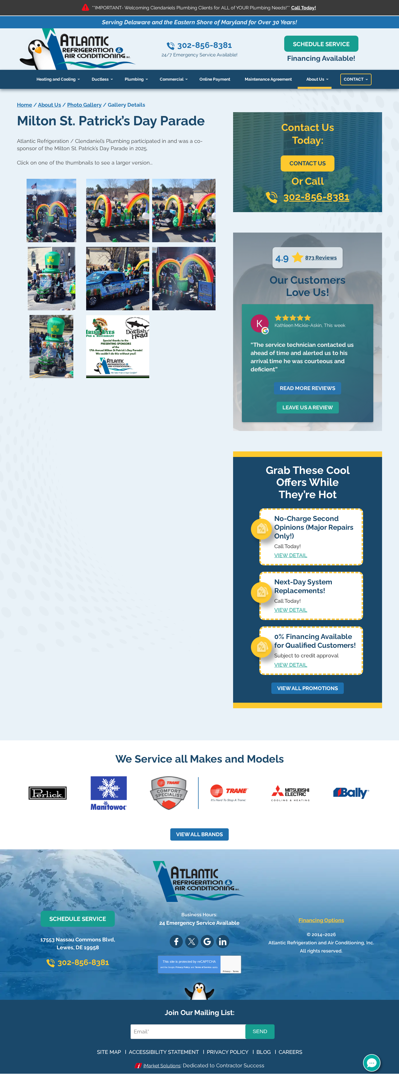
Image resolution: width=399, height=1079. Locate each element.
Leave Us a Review (307, 407)
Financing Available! (321, 58)
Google (207, 941)
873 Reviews (321, 257)
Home (24, 105)
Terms (236, 971)
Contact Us (307, 163)
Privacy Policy (183, 967)
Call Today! (303, 8)
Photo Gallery (84, 105)
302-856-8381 (204, 45)
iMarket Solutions (162, 1065)
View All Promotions (307, 688)
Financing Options (321, 920)
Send (260, 1031)
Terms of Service (203, 967)
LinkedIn (222, 941)
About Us (49, 105)
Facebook (176, 941)
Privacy (226, 971)
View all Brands (199, 834)
